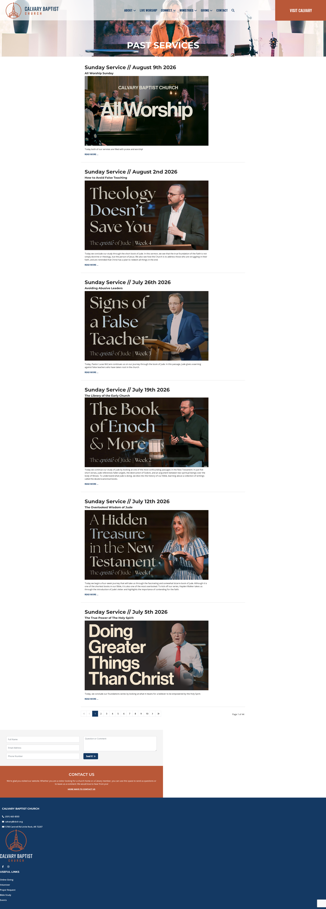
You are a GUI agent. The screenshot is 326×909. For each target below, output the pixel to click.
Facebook (3, 866)
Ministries (186, 10)
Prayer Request (8, 890)
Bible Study (5, 895)
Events (3, 900)
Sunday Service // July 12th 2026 (127, 501)
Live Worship (148, 10)
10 (147, 713)
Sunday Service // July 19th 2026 (127, 390)
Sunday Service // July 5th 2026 (126, 612)
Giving (205, 10)
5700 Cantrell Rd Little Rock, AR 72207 (23, 826)
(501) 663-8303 (12, 816)
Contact (222, 10)
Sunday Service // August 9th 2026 (130, 67)
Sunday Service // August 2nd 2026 (131, 172)
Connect (166, 10)
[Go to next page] (152, 714)
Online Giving (6, 879)
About (128, 10)
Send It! (89, 756)
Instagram (8, 866)
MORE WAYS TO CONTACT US (81, 789)
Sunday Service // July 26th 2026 (128, 282)
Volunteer (5, 884)
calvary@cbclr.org (14, 821)
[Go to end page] (158, 714)
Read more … (91, 154)
